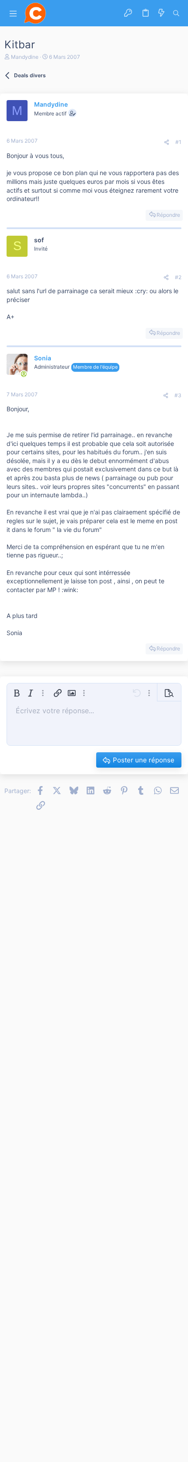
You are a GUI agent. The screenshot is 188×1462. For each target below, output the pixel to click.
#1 (178, 142)
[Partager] (166, 142)
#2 (178, 277)
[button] (13, 13)
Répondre (168, 215)
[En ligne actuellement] (24, 374)
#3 (177, 395)
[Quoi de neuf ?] (161, 13)
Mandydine (24, 57)
